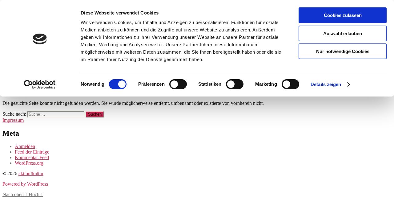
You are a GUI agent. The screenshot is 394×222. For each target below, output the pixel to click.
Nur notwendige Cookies (342, 51)
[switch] (178, 84)
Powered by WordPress (25, 184)
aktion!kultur (30, 173)
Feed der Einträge (32, 151)
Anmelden (25, 146)
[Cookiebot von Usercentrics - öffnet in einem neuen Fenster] (40, 84)
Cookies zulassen (343, 15)
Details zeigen (326, 84)
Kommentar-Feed (32, 157)
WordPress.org (29, 163)
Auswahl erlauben (342, 33)
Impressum (13, 120)
